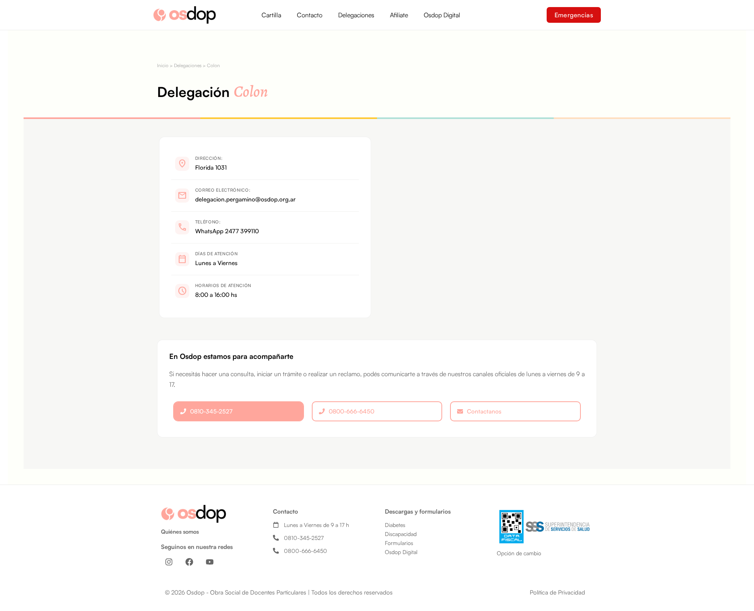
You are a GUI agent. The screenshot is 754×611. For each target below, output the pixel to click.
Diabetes (395, 524)
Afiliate (399, 15)
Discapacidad (401, 534)
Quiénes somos (180, 531)
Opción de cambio (519, 553)
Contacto (309, 15)
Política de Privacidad (557, 592)
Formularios (399, 543)
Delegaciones (356, 15)
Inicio (162, 65)
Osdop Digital (442, 15)
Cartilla (271, 15)
